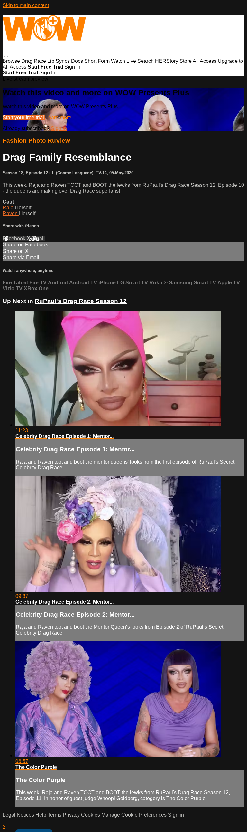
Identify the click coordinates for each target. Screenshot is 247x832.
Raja (9, 207)
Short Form (97, 61)
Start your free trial (24, 117)
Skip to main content (26, 5)
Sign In (47, 72)
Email (38, 238)
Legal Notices (18, 815)
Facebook (15, 238)
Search (146, 61)
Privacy (72, 815)
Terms (55, 815)
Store (185, 61)
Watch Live (124, 61)
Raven (11, 213)
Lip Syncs (59, 61)
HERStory (166, 61)
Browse (12, 61)
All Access (204, 61)
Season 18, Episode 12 (26, 172)
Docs (77, 61)
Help (41, 815)
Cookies (91, 815)
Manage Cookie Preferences (134, 815)
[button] (6, 55)
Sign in (72, 67)
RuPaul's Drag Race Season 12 (81, 301)
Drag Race (34, 61)
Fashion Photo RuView (36, 140)
